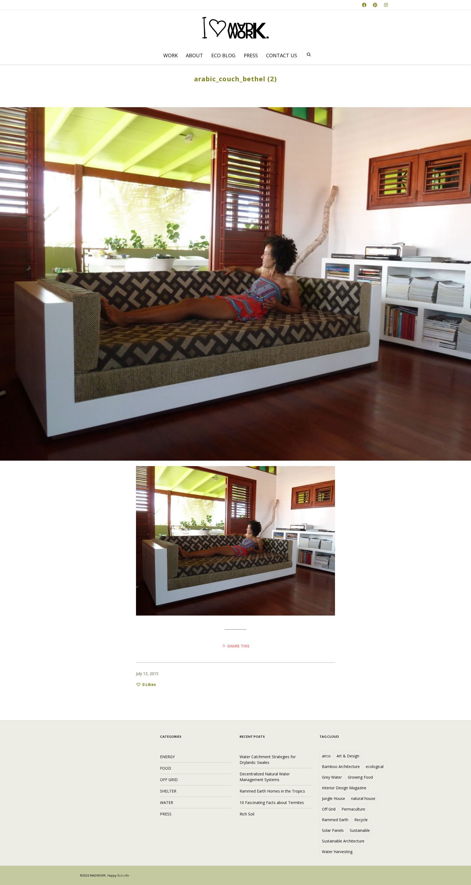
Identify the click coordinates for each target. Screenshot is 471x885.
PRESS (165, 814)
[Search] (308, 55)
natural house (363, 798)
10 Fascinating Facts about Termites (272, 802)
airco (326, 755)
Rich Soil (247, 814)
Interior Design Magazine (344, 787)
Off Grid (329, 809)
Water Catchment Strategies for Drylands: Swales (268, 759)
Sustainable (360, 830)
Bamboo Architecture (341, 766)
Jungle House (333, 798)
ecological (375, 766)
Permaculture (353, 809)
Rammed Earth (335, 819)
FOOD (165, 768)
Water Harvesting (337, 851)
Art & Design (348, 755)
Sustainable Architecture (343, 841)
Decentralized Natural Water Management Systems (265, 776)
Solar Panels (333, 830)
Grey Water (332, 777)
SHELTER (168, 791)
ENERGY (167, 756)
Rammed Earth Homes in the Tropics (272, 791)
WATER (166, 802)
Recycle (361, 819)
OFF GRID (169, 779)
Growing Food (360, 777)
